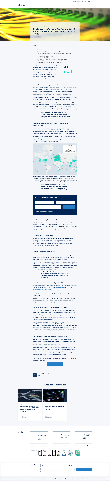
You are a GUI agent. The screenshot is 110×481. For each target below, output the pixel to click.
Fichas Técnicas (64, 437)
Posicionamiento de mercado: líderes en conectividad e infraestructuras (55, 53)
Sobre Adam (89, 5)
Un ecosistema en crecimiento (46, 56)
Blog (44, 26)
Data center (42, 5)
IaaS (49, 5)
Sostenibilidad (86, 435)
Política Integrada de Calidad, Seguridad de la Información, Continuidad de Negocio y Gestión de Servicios (57, 478)
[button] (91, 1)
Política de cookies (85, 478)
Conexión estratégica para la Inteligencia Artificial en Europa (52, 59)
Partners (40, 439)
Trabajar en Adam (86, 434)
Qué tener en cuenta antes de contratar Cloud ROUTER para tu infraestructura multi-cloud (29, 408)
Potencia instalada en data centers (47, 57)
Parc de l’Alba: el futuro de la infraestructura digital (50, 60)
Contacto (74, 1)
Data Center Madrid (42, 435)
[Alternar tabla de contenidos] (70, 50)
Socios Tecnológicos (42, 440)
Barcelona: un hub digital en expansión (47, 54)
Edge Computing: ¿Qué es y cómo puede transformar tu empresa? (54, 407)
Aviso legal (21, 478)
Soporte (85, 1)
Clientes (63, 5)
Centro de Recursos (78, 5)
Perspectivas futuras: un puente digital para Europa (50, 62)
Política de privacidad (29, 478)
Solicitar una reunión (55, 364)
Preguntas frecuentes (65, 435)
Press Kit (84, 437)
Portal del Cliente (80, 1)
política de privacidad (48, 211)
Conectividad (55, 5)
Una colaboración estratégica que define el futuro (49, 51)
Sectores (69, 5)
